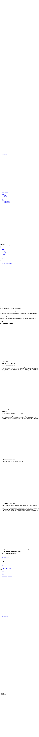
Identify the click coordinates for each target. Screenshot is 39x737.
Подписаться (2, 565)
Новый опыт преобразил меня (7, 263)
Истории (3, 200)
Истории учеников (7, 202)
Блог (2, 258)
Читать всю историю (5, 372)
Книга (5, 253)
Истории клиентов (7, 201)
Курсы (5, 197)
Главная (3, 193)
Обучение (5, 196)
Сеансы (5, 195)
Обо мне (3, 198)
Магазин (3, 199)
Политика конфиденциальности (7, 576)
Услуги (3, 194)
